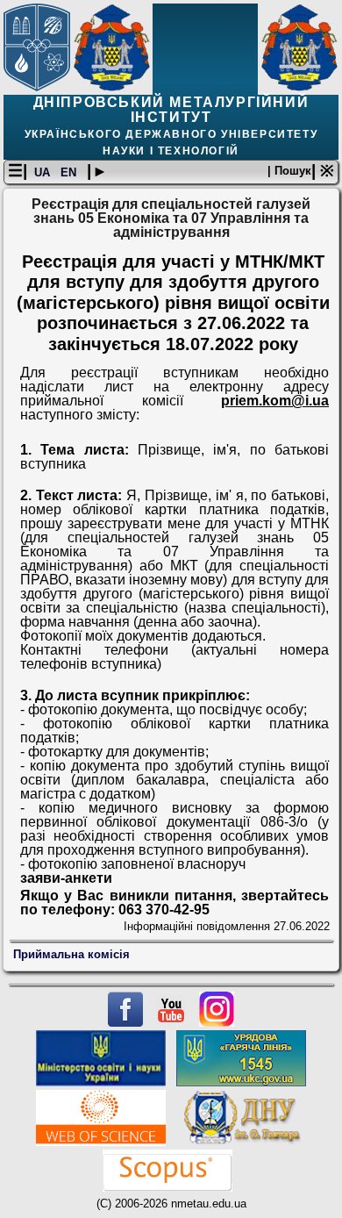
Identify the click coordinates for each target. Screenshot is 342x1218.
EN (70, 172)
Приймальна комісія (71, 954)
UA (43, 172)
